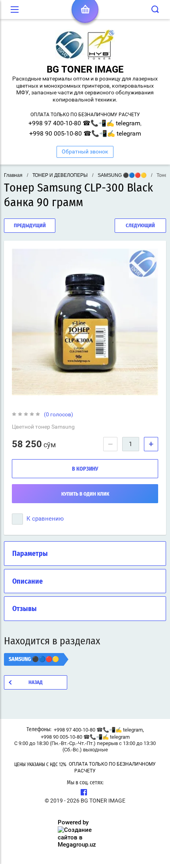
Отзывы (24, 609)
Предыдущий (30, 225)
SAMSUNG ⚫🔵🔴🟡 (122, 175)
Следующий (140, 225)
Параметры (30, 553)
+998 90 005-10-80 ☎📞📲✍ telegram (85, 133)
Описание (27, 581)
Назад (35, 682)
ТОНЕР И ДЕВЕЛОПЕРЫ (60, 175)
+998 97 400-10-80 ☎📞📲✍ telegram (84, 123)
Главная (13, 175)
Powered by (73, 822)
